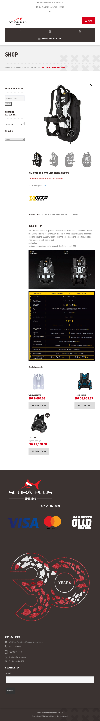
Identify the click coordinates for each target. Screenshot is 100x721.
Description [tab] (34, 214)
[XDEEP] (38, 198)
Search (8, 104)
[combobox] (15, 123)
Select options (39, 405)
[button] (91, 85)
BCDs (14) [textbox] (14, 124)
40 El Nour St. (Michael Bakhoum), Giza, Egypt (26, 642)
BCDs (44, 186)
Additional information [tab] (56, 214)
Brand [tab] (75, 214)
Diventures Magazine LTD (53, 712)
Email (8, 673)
